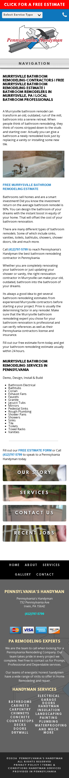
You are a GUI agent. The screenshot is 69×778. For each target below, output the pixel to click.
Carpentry (20, 709)
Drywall (20, 733)
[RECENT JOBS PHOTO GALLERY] (34, 544)
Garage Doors (48, 701)
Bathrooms (20, 702)
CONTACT (45, 574)
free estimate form (35, 450)
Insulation (49, 710)
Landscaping (49, 714)
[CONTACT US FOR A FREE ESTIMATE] (34, 524)
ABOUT (31, 565)
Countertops (20, 721)
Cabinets (20, 706)
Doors (20, 729)
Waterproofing (51, 725)
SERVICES (51, 565)
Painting (49, 718)
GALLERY (23, 574)
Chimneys (20, 713)
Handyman (48, 706)
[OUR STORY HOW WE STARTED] (34, 483)
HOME (14, 565)
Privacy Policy (26, 765)
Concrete (20, 717)
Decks (20, 725)
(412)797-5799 (18, 249)
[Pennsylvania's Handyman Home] (34, 54)
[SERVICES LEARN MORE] (34, 504)
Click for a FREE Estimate (34, 5)
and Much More (49, 731)
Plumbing (49, 722)
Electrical (49, 696)
